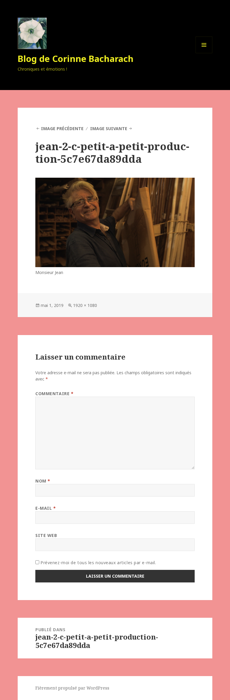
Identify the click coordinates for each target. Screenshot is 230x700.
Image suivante (108, 128)
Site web (46, 535)
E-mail (45, 508)
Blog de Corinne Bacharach (76, 58)
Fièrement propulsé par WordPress (72, 688)
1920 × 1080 (85, 305)
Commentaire (54, 393)
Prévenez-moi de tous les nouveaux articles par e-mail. (98, 562)
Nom (42, 481)
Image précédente (62, 128)
